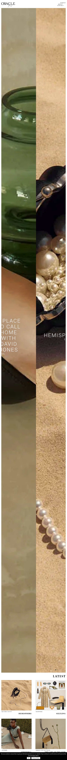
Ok (28, 758)
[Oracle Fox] (8, 4)
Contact (60, 5)
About (60, 4)
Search (63, 2)
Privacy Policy (35, 758)
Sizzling (61, 714)
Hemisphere (25, 714)
